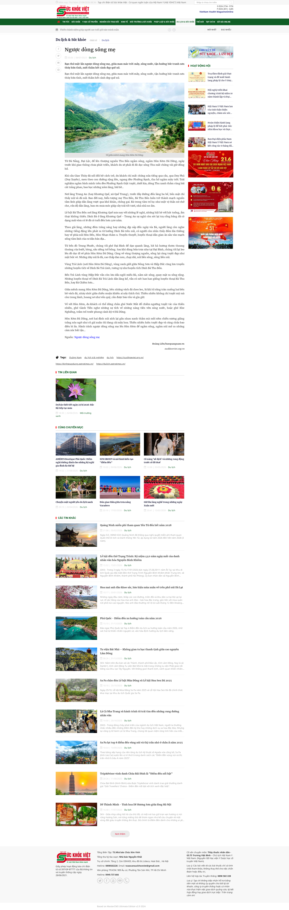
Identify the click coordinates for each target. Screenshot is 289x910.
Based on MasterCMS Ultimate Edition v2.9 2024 (121, 906)
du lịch (110, 357)
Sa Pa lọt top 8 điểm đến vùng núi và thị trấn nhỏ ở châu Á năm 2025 (141, 742)
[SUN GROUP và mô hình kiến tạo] (120, 444)
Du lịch (105, 40)
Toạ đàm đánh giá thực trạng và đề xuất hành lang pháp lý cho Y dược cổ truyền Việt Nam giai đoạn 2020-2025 (220, 77)
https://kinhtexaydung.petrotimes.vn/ (74, 363)
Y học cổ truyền (90, 22)
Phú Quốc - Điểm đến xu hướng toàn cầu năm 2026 (131, 618)
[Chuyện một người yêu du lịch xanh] (76, 487)
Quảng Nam (75, 357)
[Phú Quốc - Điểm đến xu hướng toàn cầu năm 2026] (76, 628)
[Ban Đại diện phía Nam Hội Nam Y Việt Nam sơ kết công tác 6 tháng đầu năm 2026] (196, 142)
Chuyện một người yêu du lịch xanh (74, 502)
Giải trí (93, 40)
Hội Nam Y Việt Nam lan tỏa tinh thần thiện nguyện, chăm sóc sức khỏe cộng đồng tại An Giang (220, 110)
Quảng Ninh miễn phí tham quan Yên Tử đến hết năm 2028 (135, 525)
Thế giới (200, 22)
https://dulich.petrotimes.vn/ (110, 363)
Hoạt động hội (200, 65)
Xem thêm (120, 833)
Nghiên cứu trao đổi (109, 22)
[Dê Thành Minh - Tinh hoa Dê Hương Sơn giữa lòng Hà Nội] (76, 814)
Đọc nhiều (226, 30)
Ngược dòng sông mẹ (87, 337)
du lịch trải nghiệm (94, 357)
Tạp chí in (210, 22)
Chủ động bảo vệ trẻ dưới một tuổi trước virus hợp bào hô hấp (91, 29)
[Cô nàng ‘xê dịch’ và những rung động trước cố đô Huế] (164, 444)
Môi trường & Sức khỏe (141, 22)
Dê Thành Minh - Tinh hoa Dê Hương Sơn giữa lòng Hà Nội (135, 804)
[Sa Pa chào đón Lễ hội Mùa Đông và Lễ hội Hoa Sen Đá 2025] (76, 690)
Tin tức (65, 22)
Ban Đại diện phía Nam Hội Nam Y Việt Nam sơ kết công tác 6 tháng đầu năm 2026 (220, 142)
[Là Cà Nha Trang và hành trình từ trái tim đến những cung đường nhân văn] (76, 721)
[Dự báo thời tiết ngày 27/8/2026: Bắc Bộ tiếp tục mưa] (76, 389)
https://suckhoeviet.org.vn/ (130, 357)
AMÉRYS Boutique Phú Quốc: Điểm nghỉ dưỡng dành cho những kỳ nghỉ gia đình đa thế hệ (75, 462)
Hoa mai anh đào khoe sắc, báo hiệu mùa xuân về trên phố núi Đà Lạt (141, 587)
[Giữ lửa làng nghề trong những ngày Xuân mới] (164, 487)
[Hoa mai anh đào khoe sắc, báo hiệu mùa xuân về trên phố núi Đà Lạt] (76, 597)
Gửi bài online (223, 22)
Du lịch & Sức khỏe (185, 22)
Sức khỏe (75, 22)
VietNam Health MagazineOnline (216, 11)
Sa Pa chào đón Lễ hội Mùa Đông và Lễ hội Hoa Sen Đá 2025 (136, 680)
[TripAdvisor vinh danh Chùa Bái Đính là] (76, 783)
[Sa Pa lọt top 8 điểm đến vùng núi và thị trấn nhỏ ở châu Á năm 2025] (76, 752)
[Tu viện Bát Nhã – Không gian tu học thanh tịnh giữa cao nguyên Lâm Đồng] (76, 659)
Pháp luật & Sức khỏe (164, 22)
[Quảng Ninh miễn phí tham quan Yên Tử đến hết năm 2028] (76, 535)
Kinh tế (124, 22)
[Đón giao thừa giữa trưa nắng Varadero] (120, 487)
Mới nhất (211, 30)
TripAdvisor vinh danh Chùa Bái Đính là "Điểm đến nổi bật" (136, 773)
